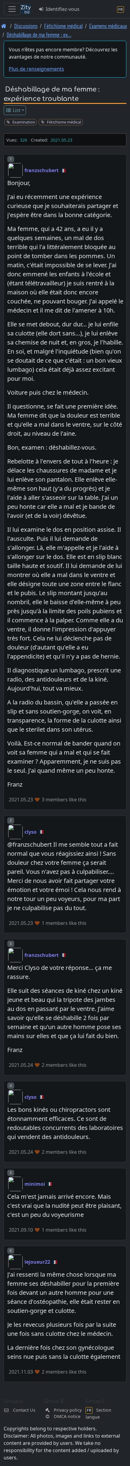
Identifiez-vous (62, 9)
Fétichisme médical (63, 25)
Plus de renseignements (36, 69)
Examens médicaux (108, 25)
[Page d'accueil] (4, 25)
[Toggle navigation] (12, 9)
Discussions (25, 25)
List (16, 110)
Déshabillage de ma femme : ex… (39, 34)
